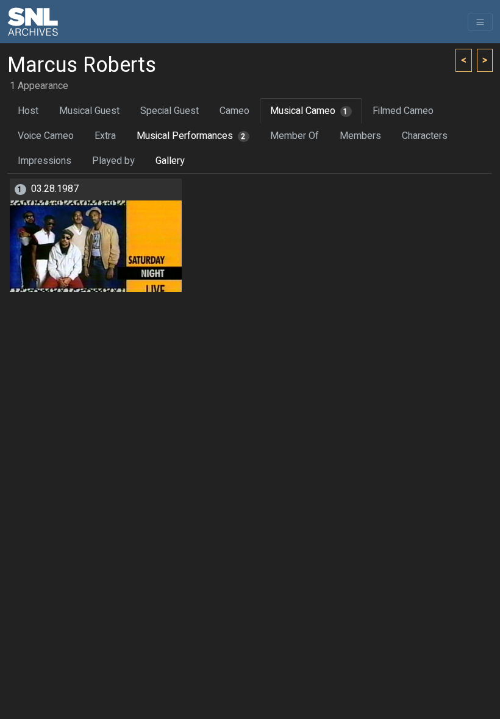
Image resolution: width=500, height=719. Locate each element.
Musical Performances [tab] (191, 136)
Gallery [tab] (170, 161)
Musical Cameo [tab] (309, 111)
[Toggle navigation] (480, 22)
